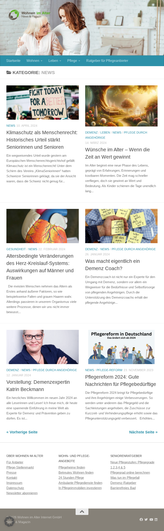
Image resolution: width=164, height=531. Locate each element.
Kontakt (11, 477)
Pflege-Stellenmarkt (20, 467)
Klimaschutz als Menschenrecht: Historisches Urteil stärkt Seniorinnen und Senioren (42, 140)
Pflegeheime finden (72, 467)
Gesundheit (16, 249)
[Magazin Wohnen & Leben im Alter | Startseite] (30, 15)
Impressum (14, 483)
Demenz (91, 132)
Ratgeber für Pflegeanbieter (107, 60)
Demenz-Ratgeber (123, 483)
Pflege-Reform (109, 370)
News (10, 125)
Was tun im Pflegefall (124, 477)
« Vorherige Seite (22, 432)
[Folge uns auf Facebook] (141, 519)
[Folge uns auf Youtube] (151, 519)
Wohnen (32, 60)
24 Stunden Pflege (71, 477)
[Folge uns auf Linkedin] (156, 519)
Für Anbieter (14, 462)
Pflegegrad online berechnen (130, 472)
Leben (53, 60)
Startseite (13, 60)
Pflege (72, 60)
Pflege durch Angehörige (134, 249)
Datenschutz (15, 488)
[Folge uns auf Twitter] (146, 519)
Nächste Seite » (143, 432)
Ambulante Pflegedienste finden (80, 483)
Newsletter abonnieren (22, 493)
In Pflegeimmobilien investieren (80, 488)
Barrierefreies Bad (123, 488)
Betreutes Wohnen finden (76, 472)
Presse (11, 472)
